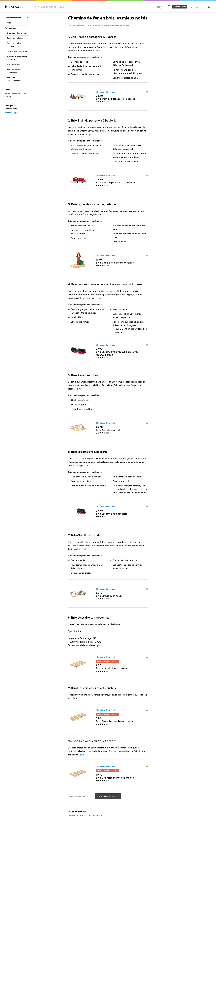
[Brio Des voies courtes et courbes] (108, 717)
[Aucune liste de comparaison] (197, 7)
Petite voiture (13, 64)
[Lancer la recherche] (38, 6)
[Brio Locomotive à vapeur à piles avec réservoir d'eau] (108, 351)
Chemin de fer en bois (17, 33)
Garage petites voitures (17, 51)
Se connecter (179, 6)
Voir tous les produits (108, 796)
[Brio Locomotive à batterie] (108, 511)
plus (98, 50)
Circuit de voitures (14, 38)
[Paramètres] (168, 7)
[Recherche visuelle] (159, 6)
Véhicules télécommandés (13, 79)
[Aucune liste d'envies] (203, 7)
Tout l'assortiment (12, 17)
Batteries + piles (12, 113)
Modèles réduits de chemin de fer (17, 58)
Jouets (7, 23)
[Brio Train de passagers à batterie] (108, 180)
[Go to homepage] (13, 7)
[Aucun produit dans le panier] (209, 7)
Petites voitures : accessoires (14, 71)
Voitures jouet (10, 28)
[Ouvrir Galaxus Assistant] (191, 7)
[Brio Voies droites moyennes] (108, 664)
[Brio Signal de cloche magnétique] (108, 260)
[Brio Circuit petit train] (108, 594)
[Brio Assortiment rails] (108, 428)
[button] (131, 25)
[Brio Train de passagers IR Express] (108, 97)
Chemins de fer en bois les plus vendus (85, 815)
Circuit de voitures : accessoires (15, 44)
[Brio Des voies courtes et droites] (108, 773)
